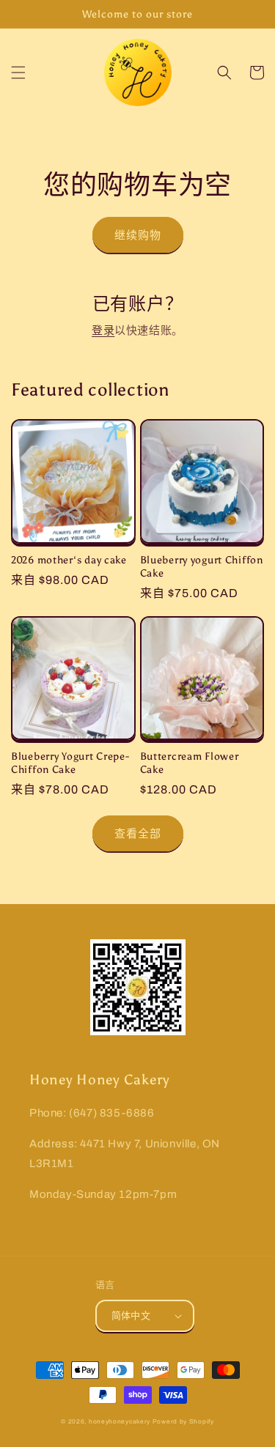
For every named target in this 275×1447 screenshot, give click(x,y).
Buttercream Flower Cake (189, 763)
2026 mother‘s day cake (69, 559)
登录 (103, 330)
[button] (18, 72)
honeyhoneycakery (119, 1421)
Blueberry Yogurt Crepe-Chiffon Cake (70, 763)
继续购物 (137, 235)
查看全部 (137, 834)
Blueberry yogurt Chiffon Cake (201, 566)
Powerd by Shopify (183, 1421)
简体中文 (131, 1316)
